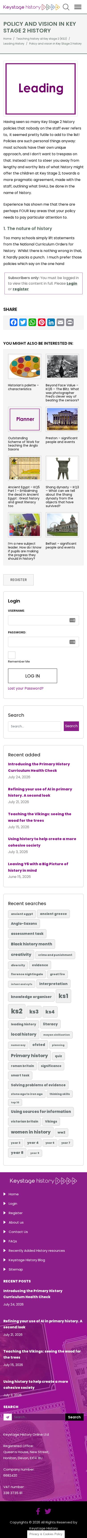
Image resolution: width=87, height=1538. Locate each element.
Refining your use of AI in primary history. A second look (40, 792)
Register (16, 1213)
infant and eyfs (21, 984)
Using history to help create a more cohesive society (42, 842)
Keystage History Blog (27, 1260)
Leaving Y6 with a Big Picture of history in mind (38, 867)
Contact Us (18, 1231)
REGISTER (18, 579)
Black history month (31, 944)
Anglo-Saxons (24, 923)
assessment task (27, 933)
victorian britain (24, 1121)
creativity (21, 954)
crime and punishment (55, 955)
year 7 (65, 1143)
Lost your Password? (26, 688)
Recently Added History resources (37, 1250)
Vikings (51, 1121)
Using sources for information (41, 1111)
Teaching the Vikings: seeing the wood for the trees (39, 817)
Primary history (29, 1055)
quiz (58, 1056)
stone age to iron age (27, 1094)
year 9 (34, 1153)
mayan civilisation (56, 1035)
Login (13, 1203)
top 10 (15, 1102)
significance (51, 1066)
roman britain (22, 1066)
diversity (18, 965)
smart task (20, 1075)
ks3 (34, 1011)
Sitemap (16, 1269)
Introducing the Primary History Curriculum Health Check (39, 767)
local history (23, 1034)
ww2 (61, 1132)
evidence (40, 965)
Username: (16, 611)
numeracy (18, 1045)
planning (58, 1045)
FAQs (13, 1241)
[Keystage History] (31, 7)
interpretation (53, 983)
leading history (23, 1024)
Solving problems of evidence (38, 1085)
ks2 (17, 1011)
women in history (31, 1132)
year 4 (33, 1142)
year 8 (17, 1152)
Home (14, 1194)
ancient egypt (22, 914)
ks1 (63, 996)
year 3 (15, 1143)
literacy (50, 1024)
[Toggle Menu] (77, 7)
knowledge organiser (31, 996)
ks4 (50, 1011)
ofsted (38, 1044)
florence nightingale (27, 974)
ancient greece (53, 914)
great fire (57, 974)
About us (16, 1222)
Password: (17, 632)
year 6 (50, 1143)
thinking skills (60, 1094)
